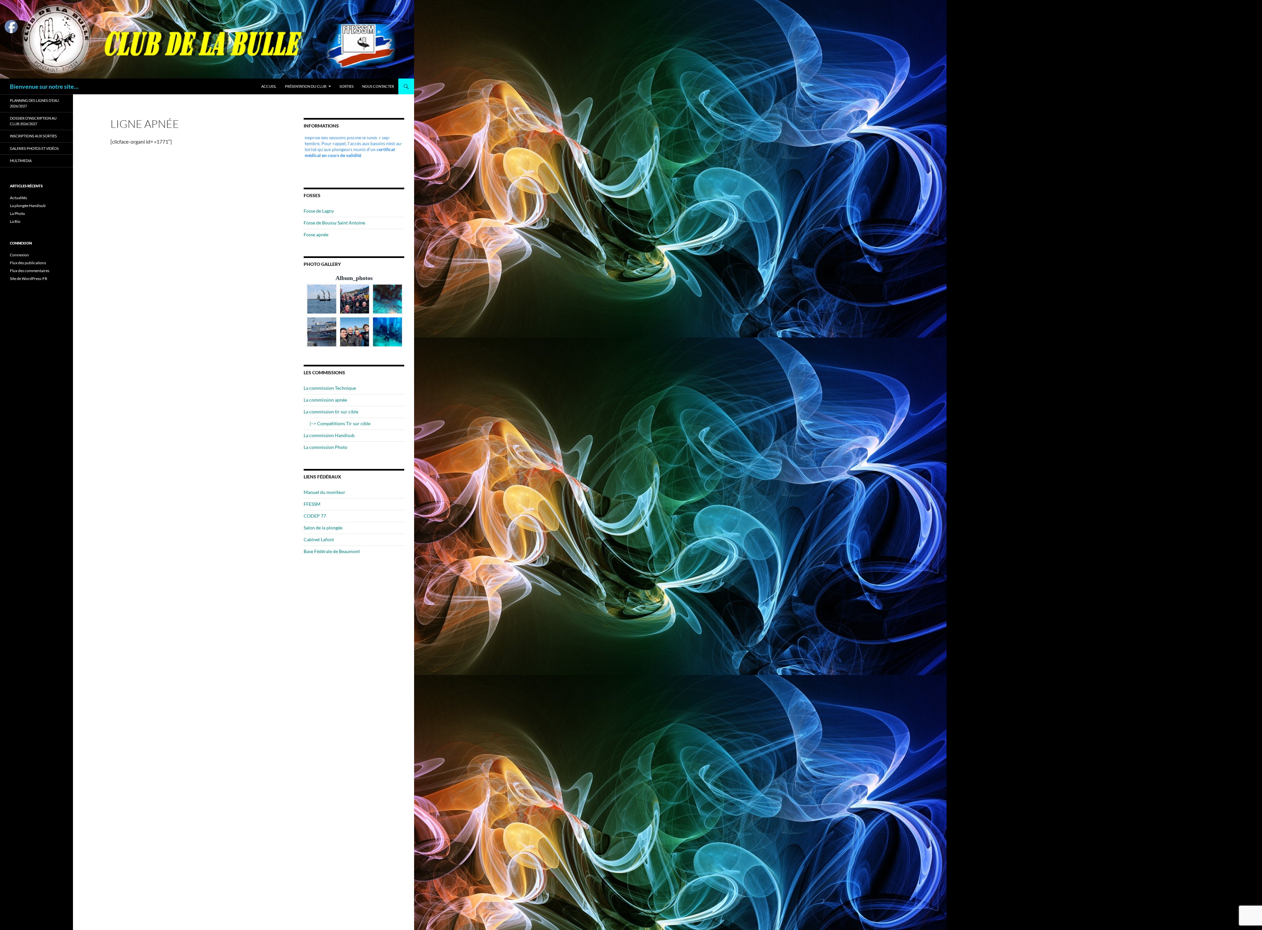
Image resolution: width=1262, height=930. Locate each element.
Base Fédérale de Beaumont (332, 551)
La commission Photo (325, 447)
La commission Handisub (329, 435)
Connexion (19, 254)
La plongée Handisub (28, 205)
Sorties (346, 86)
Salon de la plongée (323, 527)
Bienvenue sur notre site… (44, 86)
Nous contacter (378, 86)
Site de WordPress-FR (28, 278)
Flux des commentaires (29, 270)
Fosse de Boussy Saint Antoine (334, 222)
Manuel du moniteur (324, 492)
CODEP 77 (315, 516)
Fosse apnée (316, 234)
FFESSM (312, 504)
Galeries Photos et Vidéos (34, 148)
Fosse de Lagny (319, 211)
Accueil (268, 86)
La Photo (17, 213)
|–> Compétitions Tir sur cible (340, 423)
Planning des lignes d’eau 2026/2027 (34, 103)
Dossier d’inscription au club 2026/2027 (33, 121)
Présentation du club (305, 86)
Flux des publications (28, 262)
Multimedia (21, 160)
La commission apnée (325, 400)
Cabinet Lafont (319, 539)
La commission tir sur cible (331, 411)
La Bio (15, 221)
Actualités (18, 197)
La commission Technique (330, 388)
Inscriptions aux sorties (33, 136)
